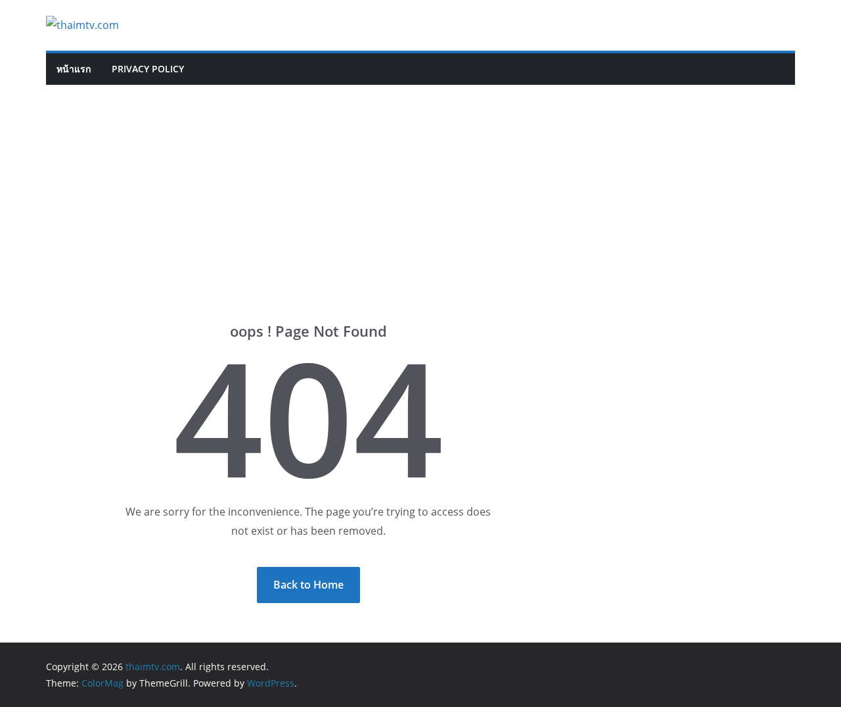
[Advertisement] (420, 183)
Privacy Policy (148, 68)
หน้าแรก (74, 68)
